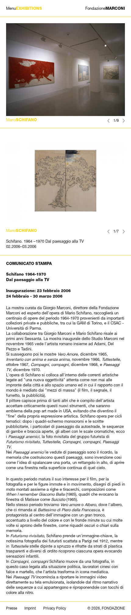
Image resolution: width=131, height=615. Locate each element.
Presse (11, 608)
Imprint (30, 608)
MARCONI (105, 8)
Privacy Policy (54, 608)
